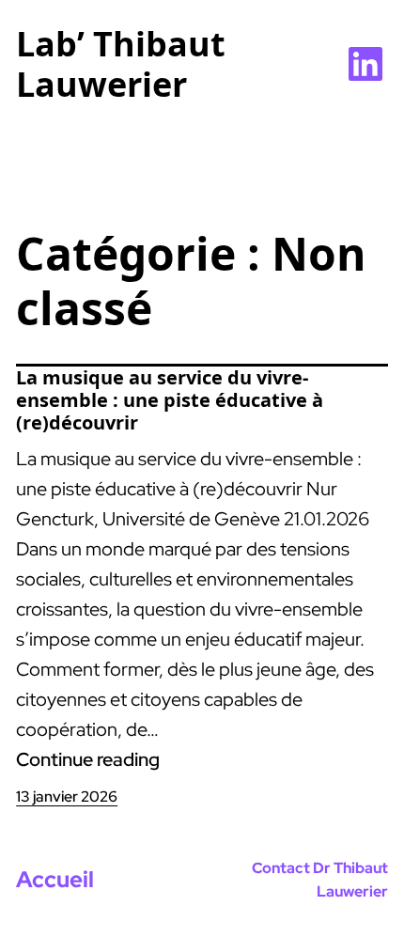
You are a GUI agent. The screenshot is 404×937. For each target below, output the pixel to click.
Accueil (55, 879)
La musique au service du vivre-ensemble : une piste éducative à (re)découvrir (169, 400)
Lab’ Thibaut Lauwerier (120, 64)
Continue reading (88, 759)
